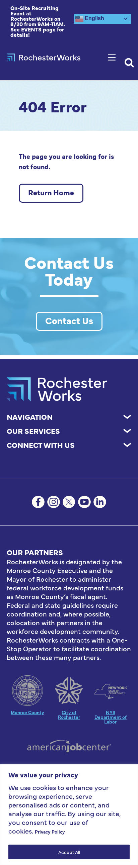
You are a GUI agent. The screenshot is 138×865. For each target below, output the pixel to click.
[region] (69, 814)
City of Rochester (69, 714)
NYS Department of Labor (110, 717)
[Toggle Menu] (113, 57)
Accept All (69, 852)
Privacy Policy (50, 831)
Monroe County (27, 712)
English (93, 18)
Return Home (51, 192)
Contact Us (69, 320)
